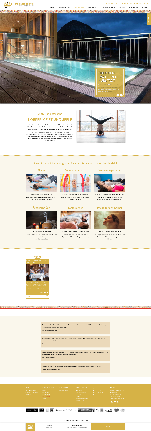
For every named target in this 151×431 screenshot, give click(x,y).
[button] (117, 95)
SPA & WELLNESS (79, 7)
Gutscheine (28, 394)
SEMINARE (122, 7)
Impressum (85, 420)
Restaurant (92, 7)
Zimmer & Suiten (64, 7)
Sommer (78, 394)
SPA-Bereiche (45, 392)
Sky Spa (44, 390)
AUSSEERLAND (133, 7)
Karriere (138, 3)
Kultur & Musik (80, 400)
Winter (78, 396)
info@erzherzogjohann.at (117, 398)
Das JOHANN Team (30, 390)
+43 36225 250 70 (113, 3)
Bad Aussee (79, 390)
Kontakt (145, 7)
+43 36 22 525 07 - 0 (115, 396)
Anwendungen (46, 394)
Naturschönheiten (81, 392)
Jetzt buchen (128, 3)
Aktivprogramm (46, 396)
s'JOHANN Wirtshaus (108, 7)
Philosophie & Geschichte (31, 392)
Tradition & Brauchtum (82, 398)
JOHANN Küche (63, 390)
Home (52, 7)
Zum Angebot (30, 296)
